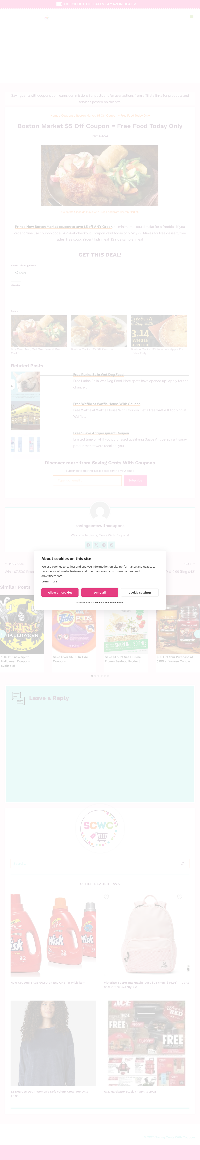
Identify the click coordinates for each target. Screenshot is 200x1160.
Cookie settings (140, 592)
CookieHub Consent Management (106, 602)
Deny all (100, 592)
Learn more (49, 581)
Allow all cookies (60, 592)
